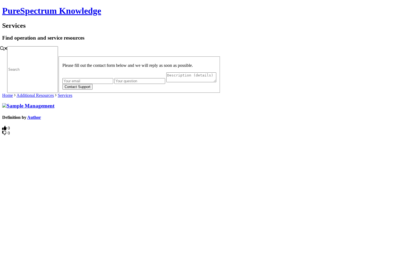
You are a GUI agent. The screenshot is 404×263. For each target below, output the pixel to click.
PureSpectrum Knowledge (51, 11)
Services (65, 95)
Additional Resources (35, 95)
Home (7, 95)
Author (34, 117)
